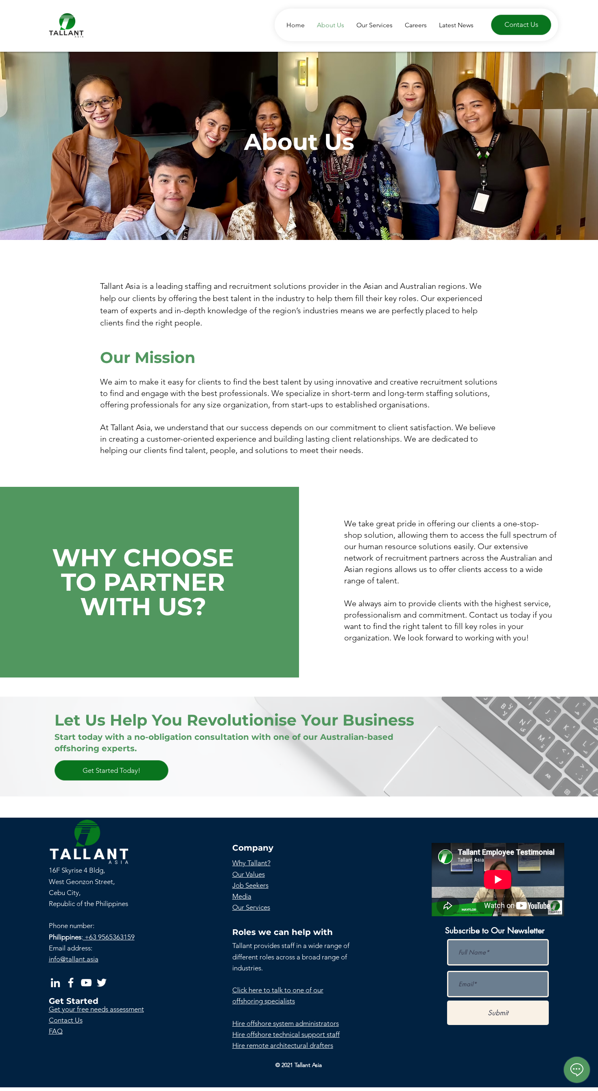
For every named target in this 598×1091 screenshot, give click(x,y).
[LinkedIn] (55, 982)
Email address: (70, 948)
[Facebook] (70, 982)
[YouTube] (86, 982)
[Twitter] (101, 982)
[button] (111, 770)
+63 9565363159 (109, 937)
